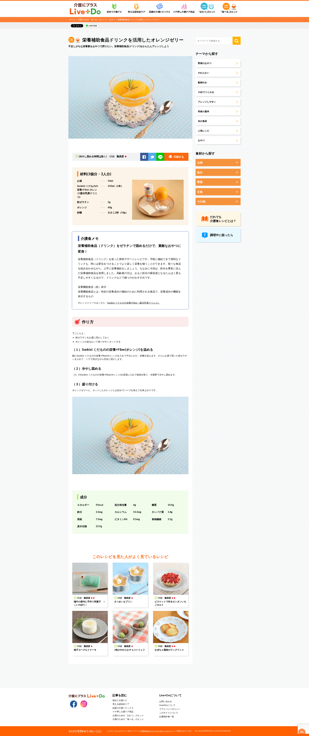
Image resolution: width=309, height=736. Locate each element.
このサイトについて (168, 712)
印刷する (179, 156)
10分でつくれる (206, 92)
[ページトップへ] (302, 732)
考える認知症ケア (120, 704)
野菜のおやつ (204, 63)
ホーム (72, 19)
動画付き (202, 82)
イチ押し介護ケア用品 (122, 711)
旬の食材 (202, 121)
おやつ (112, 19)
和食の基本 (203, 111)
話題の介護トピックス (122, 708)
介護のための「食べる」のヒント (92, 19)
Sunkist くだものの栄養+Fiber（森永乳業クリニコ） (133, 302)
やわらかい (203, 72)
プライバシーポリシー (169, 709)
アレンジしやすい (207, 101)
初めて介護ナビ (119, 700)
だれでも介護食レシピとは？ (223, 219)
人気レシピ (203, 130)
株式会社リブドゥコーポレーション (156, 731)
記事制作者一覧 (166, 716)
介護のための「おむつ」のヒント (128, 715)
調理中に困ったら (221, 235)
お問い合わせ (165, 701)
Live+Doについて (167, 705)
